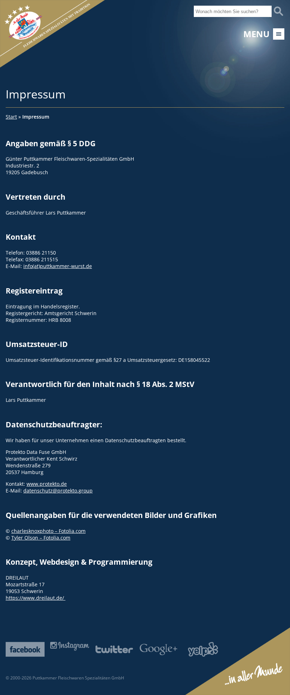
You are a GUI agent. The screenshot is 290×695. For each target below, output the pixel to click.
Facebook (25, 649)
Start (11, 116)
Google (158, 649)
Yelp (203, 649)
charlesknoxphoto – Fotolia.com (48, 531)
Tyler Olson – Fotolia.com (40, 537)
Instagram (69, 646)
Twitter (114, 649)
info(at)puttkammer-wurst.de (57, 266)
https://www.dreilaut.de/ (35, 597)
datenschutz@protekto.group (58, 490)
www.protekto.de (47, 483)
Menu (256, 34)
